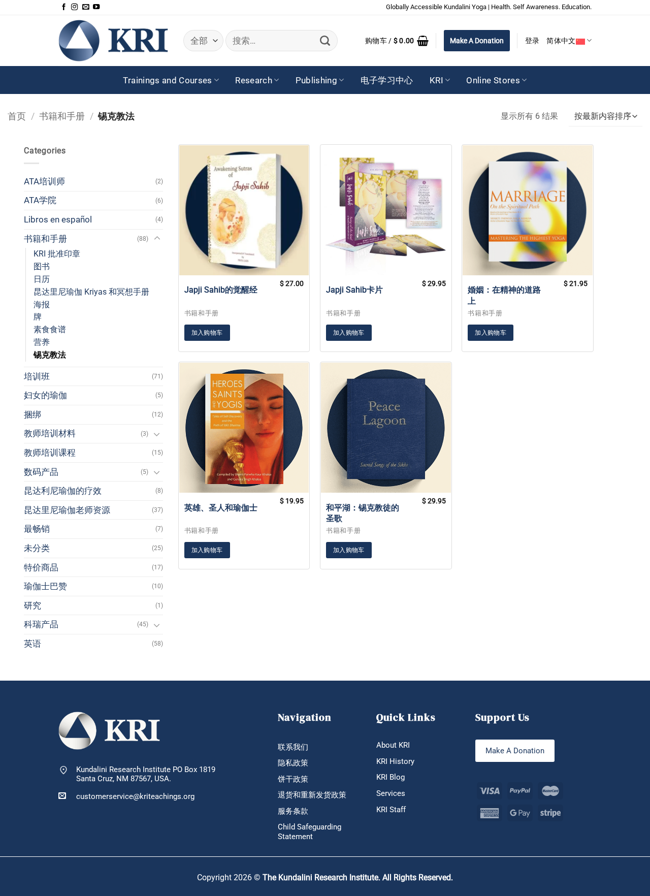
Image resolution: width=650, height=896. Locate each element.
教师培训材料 (50, 433)
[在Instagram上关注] (74, 7)
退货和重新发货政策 (312, 794)
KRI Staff (391, 809)
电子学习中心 (387, 80)
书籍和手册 (62, 116)
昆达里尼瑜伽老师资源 (67, 510)
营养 (42, 342)
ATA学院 (40, 200)
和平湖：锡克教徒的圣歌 (362, 513)
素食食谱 (50, 329)
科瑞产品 (41, 624)
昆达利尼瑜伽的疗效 (63, 491)
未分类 (37, 548)
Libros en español (58, 219)
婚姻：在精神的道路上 (504, 295)
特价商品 (41, 567)
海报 (42, 304)
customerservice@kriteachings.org (135, 796)
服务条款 (293, 811)
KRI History (395, 761)
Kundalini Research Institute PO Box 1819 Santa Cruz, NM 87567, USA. (145, 774)
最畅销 (37, 529)
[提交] (325, 41)
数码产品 (41, 472)
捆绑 (32, 414)
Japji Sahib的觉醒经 (220, 290)
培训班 (37, 376)
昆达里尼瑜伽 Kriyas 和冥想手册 (91, 292)
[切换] (157, 238)
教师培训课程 (50, 452)
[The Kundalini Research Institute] (113, 40)
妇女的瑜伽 (45, 395)
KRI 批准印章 (57, 254)
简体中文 (560, 41)
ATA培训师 (44, 181)
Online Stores (493, 80)
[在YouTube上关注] (96, 7)
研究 (32, 605)
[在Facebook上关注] (63, 7)
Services (390, 793)
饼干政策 (293, 779)
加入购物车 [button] (207, 332)
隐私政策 (293, 762)
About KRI (393, 745)
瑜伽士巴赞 (45, 586)
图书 (42, 266)
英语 (32, 643)
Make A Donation (477, 41)
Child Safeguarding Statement (309, 831)
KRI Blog (390, 777)
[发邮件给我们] (85, 7)
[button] (397, 40)
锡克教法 (50, 355)
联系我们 (293, 747)
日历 (42, 279)
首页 (17, 116)
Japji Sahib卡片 (354, 290)
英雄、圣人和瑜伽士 (220, 508)
